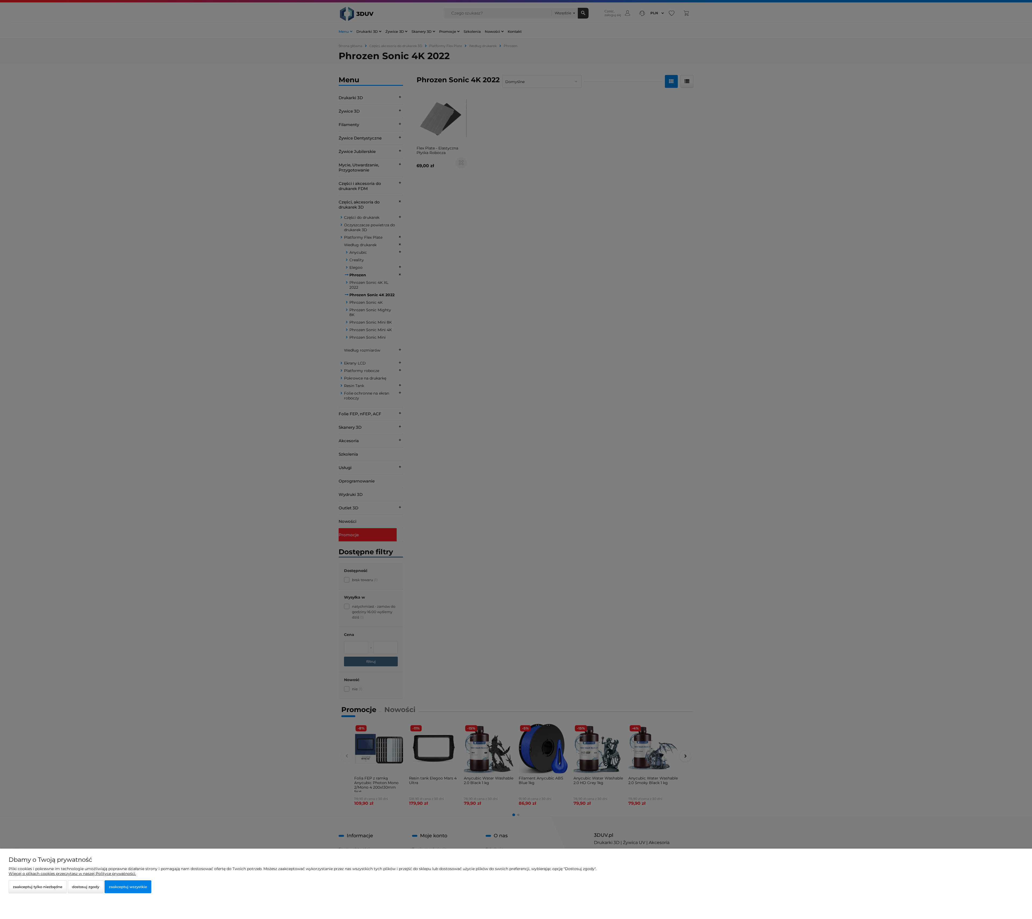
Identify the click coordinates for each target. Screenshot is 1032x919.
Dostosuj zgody (85, 887)
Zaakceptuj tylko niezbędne (37, 887)
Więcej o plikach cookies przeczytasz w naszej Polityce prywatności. (72, 873)
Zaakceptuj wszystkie (128, 887)
